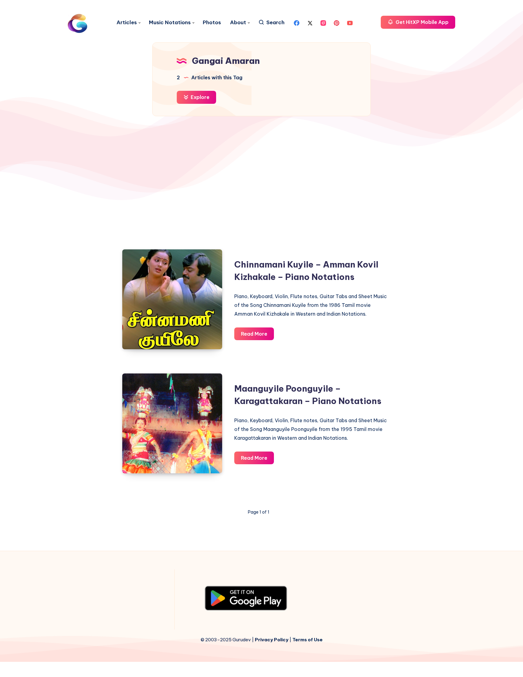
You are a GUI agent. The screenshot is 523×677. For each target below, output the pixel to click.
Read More (257, 335)
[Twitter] (309, 22)
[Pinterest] (336, 22)
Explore (199, 97)
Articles (127, 22)
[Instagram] (323, 22)
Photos (212, 22)
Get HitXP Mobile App (421, 22)
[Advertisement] (261, 179)
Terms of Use (307, 639)
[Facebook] (296, 22)
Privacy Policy (271, 639)
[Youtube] (349, 22)
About (238, 22)
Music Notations (170, 22)
